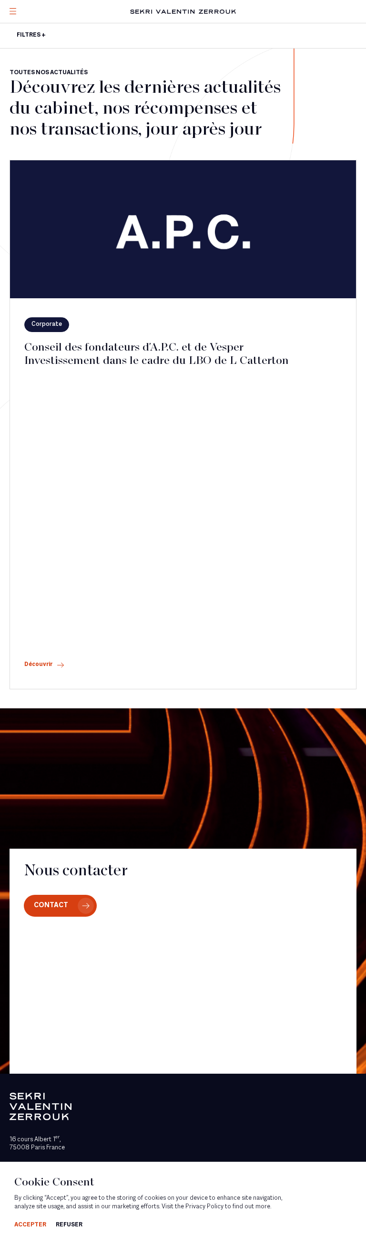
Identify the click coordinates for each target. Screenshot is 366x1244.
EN (26, 75)
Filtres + (31, 35)
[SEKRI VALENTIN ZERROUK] (183, 12)
